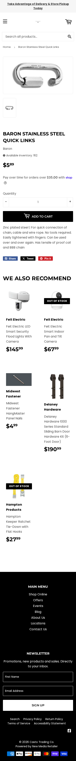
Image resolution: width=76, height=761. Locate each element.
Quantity (9, 193)
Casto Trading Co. (42, 742)
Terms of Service (18, 723)
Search (15, 719)
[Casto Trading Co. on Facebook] (69, 731)
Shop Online (38, 594)
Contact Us (38, 629)
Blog (38, 612)
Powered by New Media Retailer (37, 746)
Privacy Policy (32, 719)
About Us (38, 617)
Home (7, 47)
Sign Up (38, 705)
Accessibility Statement (50, 723)
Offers (38, 600)
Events (38, 606)
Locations (38, 623)
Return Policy (54, 719)
